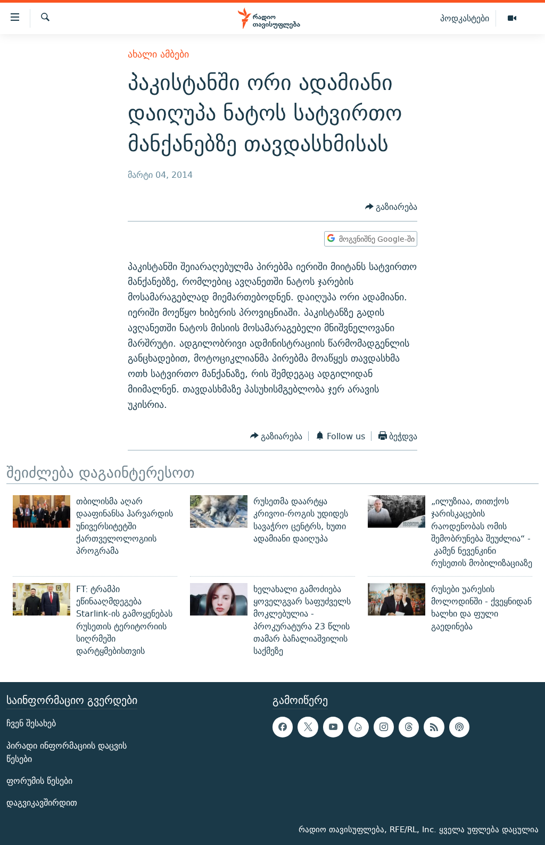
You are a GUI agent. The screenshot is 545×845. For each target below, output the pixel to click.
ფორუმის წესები (39, 780)
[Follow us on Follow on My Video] (358, 727)
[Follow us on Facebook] (282, 727)
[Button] (391, 207)
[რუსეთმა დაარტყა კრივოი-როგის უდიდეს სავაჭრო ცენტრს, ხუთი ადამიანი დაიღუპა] (218, 511)
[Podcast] (459, 727)
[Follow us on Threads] (409, 727)
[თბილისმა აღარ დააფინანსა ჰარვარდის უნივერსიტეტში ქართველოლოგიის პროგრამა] (41, 511)
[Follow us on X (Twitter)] (308, 727)
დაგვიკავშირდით (41, 802)
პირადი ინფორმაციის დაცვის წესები (66, 752)
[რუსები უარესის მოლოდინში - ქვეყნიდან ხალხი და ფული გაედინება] (396, 599)
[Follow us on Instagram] (384, 727)
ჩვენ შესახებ (31, 723)
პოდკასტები (464, 18)
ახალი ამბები (158, 54)
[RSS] (434, 727)
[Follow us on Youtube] (333, 727)
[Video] (512, 18)
